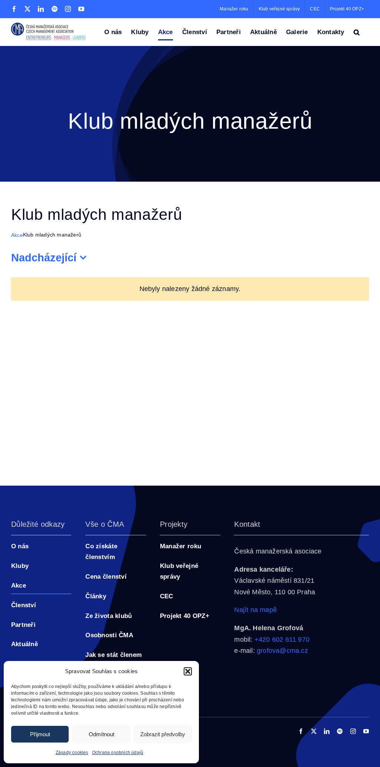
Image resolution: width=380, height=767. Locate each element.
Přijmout (40, 734)
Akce (17, 235)
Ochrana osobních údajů (117, 752)
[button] (187, 671)
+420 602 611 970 (282, 639)
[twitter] (314, 731)
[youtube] (366, 731)
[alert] (190, 289)
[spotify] (340, 731)
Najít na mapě (255, 610)
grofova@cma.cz (282, 650)
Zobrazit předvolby (162, 734)
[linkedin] (327, 731)
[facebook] (301, 731)
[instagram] (353, 731)
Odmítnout (101, 734)
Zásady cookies (72, 752)
